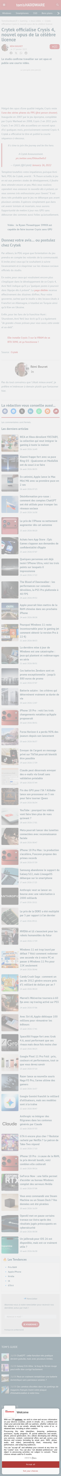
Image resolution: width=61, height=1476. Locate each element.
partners (18, 1419)
